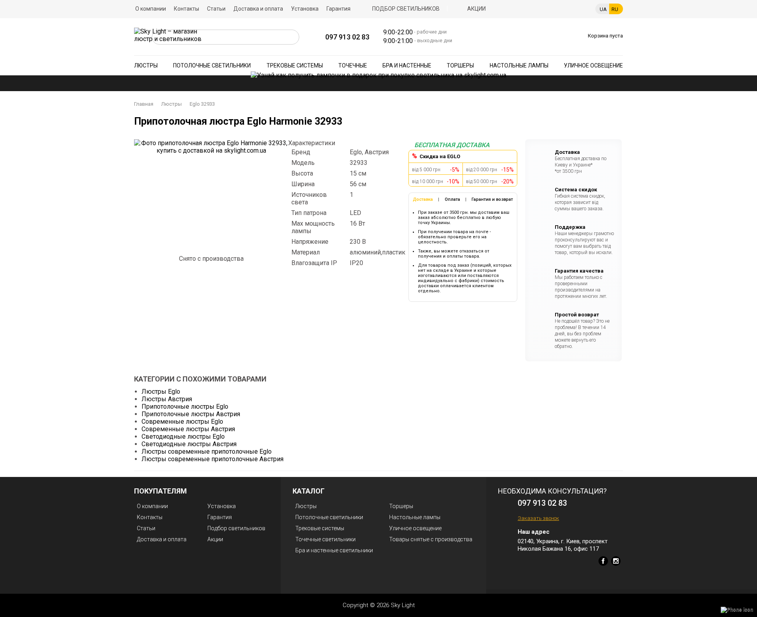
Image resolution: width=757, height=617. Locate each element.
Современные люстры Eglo (182, 421)
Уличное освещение (593, 65)
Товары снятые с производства (430, 539)
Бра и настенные (406, 65)
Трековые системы (295, 65)
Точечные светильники (325, 539)
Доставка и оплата (258, 9)
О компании (150, 9)
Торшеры (460, 65)
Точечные (352, 65)
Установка (305, 9)
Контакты (186, 9)
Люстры (146, 65)
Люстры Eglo (161, 391)
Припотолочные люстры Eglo (185, 406)
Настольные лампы (519, 65)
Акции (476, 9)
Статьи (216, 9)
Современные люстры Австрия (188, 429)
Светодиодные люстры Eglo (183, 436)
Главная (143, 104)
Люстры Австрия (167, 399)
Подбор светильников (406, 9)
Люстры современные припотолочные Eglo (207, 451)
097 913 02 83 (347, 37)
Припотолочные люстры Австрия (191, 414)
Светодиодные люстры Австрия (189, 444)
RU (615, 9)
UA (603, 9)
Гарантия (338, 9)
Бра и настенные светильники (334, 550)
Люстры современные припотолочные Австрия (212, 459)
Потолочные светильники (212, 65)
